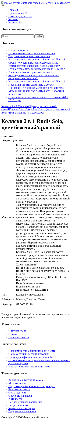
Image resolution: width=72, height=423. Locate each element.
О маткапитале (17, 330)
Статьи (12, 334)
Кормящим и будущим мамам (25, 379)
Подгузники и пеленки (22, 411)
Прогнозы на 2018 (19, 13)
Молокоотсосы (17, 383)
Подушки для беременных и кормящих (31, 386)
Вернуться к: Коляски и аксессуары (22, 112)
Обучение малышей (20, 395)
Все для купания (18, 405)
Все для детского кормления (25, 401)
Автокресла (15, 398)
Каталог (13, 19)
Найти (39, 36)
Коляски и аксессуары (21, 408)
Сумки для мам (17, 392)
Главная (13, 9)
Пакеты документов (20, 16)
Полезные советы (18, 337)
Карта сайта (15, 22)
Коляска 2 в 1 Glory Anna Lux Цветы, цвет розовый (39, 109)
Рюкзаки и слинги (19, 389)
